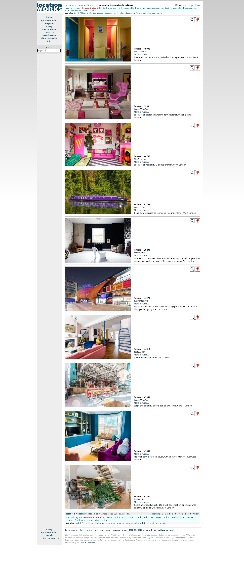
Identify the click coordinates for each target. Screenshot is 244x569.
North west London (154, 8)
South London (171, 8)
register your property (49, 538)
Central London (110, 8)
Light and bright (155, 13)
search (49, 535)
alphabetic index (49, 20)
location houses (115, 523)
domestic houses (86, 4)
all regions (75, 8)
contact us (49, 32)
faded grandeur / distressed (138, 523)
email (149, 529)
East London (124, 8)
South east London (187, 8)
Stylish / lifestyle (81, 13)
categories (49, 23)
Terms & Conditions (87, 542)
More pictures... (141, 54)
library (49, 26)
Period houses (96, 13)
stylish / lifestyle (83, 523)
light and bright (160, 523)
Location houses (112, 13)
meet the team (49, 35)
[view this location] (192, 21)
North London (137, 8)
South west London (73, 10)
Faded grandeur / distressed (133, 13)
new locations (49, 29)
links (49, 41)
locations (69, 4)
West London (90, 10)
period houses (99, 523)
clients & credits (49, 38)
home (49, 17)
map (67, 8)
